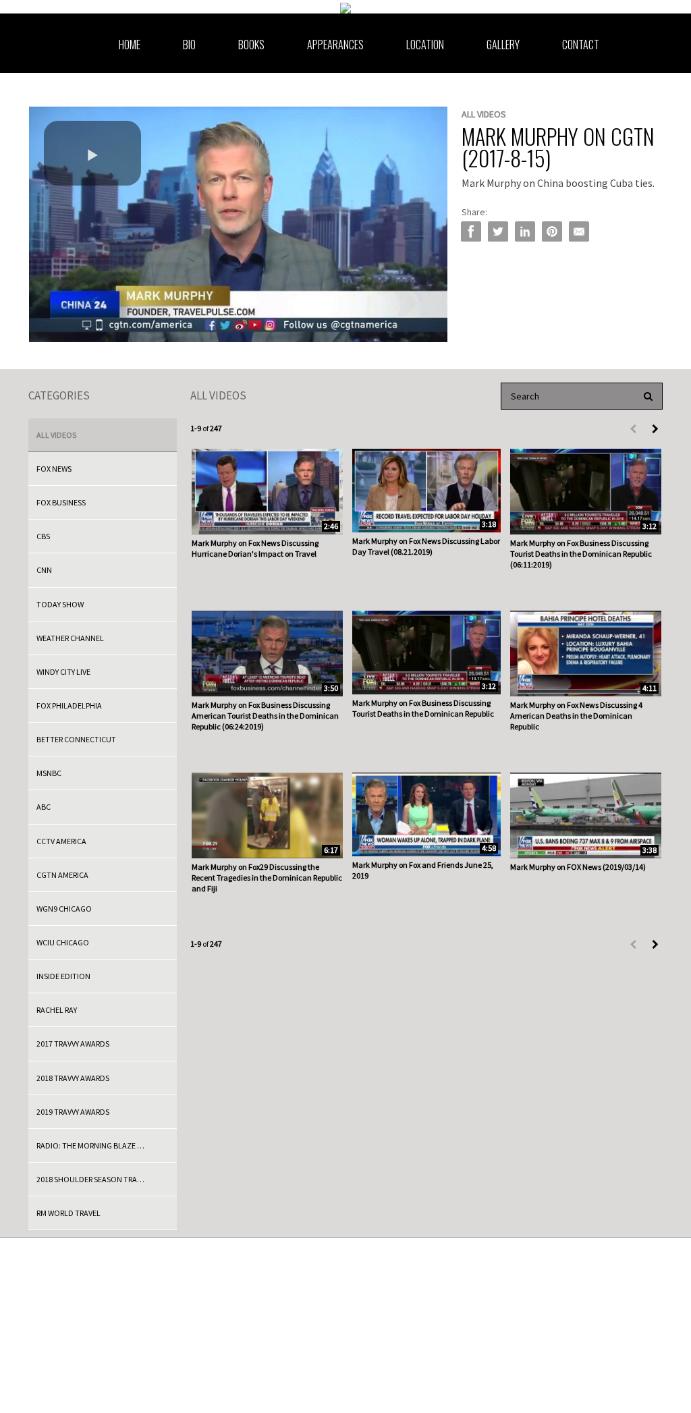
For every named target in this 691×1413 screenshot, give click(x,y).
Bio (189, 44)
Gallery (503, 44)
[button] (92, 153)
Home (129, 44)
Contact (580, 44)
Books (251, 44)
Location (425, 44)
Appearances (335, 44)
